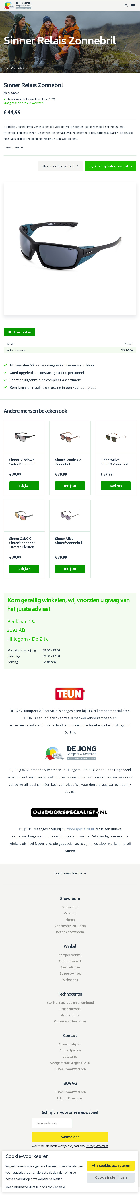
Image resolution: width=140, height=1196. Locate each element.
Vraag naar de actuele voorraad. (24, 103)
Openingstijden (70, 1044)
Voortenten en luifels (70, 926)
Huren (70, 920)
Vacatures (70, 1057)
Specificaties (22, 332)
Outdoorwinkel (70, 961)
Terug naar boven (68, 874)
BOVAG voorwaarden (70, 1069)
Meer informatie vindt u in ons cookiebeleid (35, 1187)
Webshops (70, 980)
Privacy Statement (97, 1146)
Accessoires (70, 1015)
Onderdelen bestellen (70, 1021)
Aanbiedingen (70, 967)
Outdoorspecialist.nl (78, 829)
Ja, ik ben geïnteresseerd (108, 167)
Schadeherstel (70, 1009)
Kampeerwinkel (70, 955)
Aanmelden (70, 1137)
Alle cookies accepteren (111, 1166)
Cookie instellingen (111, 1178)
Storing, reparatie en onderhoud (70, 1003)
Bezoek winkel (70, 973)
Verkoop (70, 913)
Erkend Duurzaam (70, 1098)
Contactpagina (70, 1050)
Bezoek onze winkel (59, 167)
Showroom (70, 907)
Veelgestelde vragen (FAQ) (70, 1063)
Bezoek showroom (70, 932)
